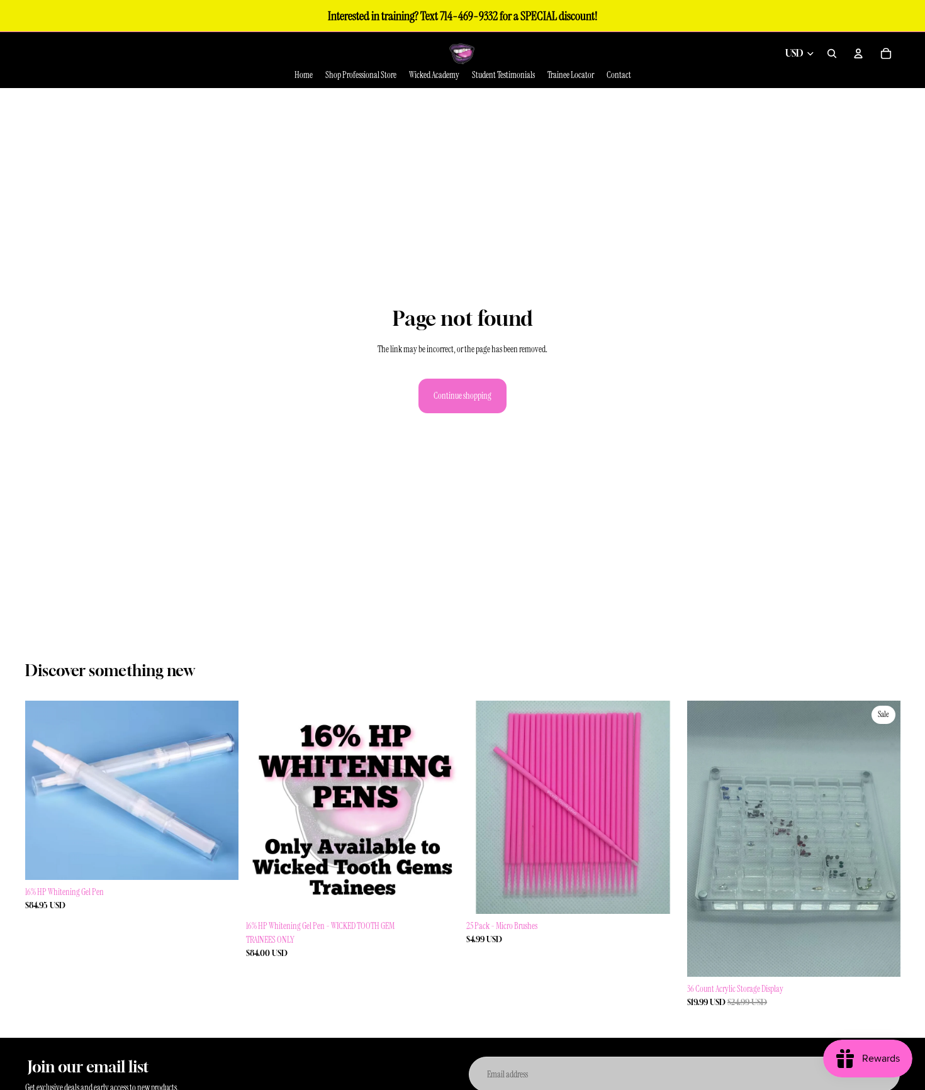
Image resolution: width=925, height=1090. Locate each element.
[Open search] (832, 53)
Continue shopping (462, 395)
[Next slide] (440, 807)
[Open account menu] (858, 53)
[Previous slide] (265, 807)
